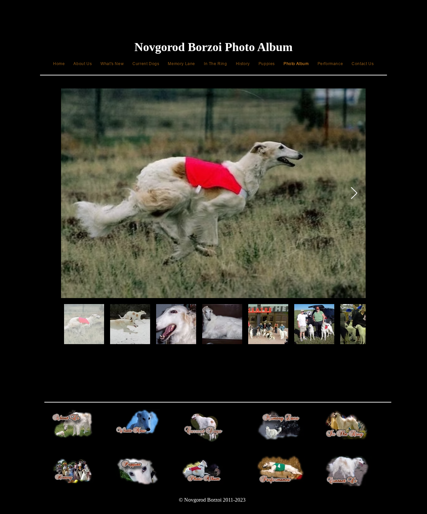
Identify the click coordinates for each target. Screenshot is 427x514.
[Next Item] (354, 193)
